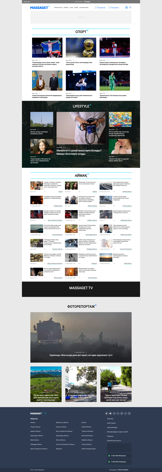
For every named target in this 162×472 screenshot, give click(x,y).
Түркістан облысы (57, 249)
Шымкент (94, 263)
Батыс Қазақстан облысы (55, 220)
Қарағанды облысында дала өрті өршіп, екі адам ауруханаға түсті (51, 313)
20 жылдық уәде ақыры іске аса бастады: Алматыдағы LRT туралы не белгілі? (78, 367)
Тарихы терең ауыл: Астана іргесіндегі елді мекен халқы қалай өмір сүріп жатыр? (114, 367)
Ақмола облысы (127, 191)
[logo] (40, 7)
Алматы (95, 191)
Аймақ (76, 7)
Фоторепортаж (84, 7)
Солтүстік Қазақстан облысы (65, 444)
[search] (130, 7)
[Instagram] (122, 413)
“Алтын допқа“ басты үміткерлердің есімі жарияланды (79, 60)
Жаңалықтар (58, 7)
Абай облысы (128, 263)
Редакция (110, 436)
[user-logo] (126, 7)
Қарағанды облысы (126, 220)
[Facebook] (118, 413)
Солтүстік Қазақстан (126, 249)
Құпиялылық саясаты (114, 440)
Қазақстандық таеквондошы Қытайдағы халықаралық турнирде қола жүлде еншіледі (114, 60)
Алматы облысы (92, 205)
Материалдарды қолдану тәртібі (117, 432)
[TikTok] (106, 413)
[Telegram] (125, 413)
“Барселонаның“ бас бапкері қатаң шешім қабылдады (113, 93)
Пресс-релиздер (112, 427)
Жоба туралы (111, 423)
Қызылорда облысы (91, 234)
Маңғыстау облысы (126, 234)
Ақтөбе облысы (58, 205)
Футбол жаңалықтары (89, 449)
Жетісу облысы (58, 277)
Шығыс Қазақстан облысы (54, 263)
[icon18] (45, 413)
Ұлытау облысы (92, 277)
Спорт (71, 7)
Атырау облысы (127, 205)
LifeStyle (65, 7)
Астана (60, 191)
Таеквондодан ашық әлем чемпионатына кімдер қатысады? (79, 93)
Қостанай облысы (57, 234)
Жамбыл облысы (92, 220)
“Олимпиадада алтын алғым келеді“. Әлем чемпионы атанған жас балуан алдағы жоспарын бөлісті (45, 61)
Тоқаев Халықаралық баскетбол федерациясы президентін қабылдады (47, 93)
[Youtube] (110, 413)
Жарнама (27, 1)
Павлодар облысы (92, 249)
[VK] (114, 413)
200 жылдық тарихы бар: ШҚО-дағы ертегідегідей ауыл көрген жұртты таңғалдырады (41, 368)
